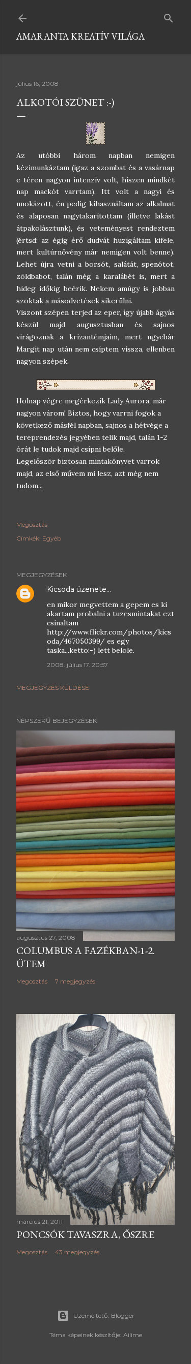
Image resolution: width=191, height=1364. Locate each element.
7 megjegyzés (75, 981)
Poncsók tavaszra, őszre (85, 1234)
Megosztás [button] (31, 524)
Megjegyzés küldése (52, 687)
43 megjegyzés (77, 1252)
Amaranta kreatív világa (80, 36)
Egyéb (51, 538)
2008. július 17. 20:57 (77, 665)
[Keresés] (168, 16)
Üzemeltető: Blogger (103, 1315)
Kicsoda (60, 589)
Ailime (132, 1335)
